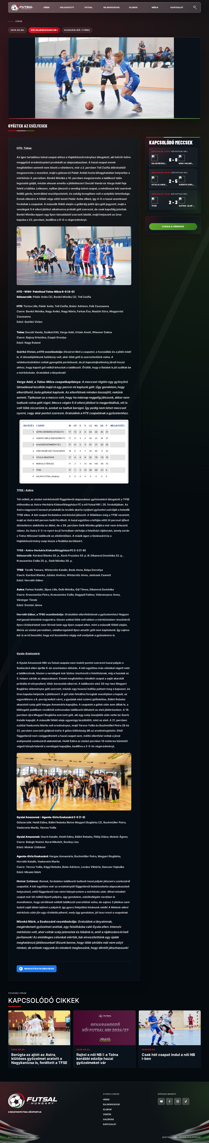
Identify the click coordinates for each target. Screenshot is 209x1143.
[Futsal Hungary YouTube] (161, 1101)
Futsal (89, 7)
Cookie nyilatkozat (190, 1137)
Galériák (108, 1119)
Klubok (133, 7)
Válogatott (67, 7)
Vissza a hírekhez (173, 226)
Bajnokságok (112, 7)
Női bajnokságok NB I (44, 30)
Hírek (47, 7)
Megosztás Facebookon (37, 968)
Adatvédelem (169, 1137)
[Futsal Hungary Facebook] (169, 1101)
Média (155, 7)
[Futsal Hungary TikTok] (185, 1101)
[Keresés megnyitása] (195, 7)
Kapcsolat (176, 7)
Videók (107, 1114)
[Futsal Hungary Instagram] (177, 1101)
